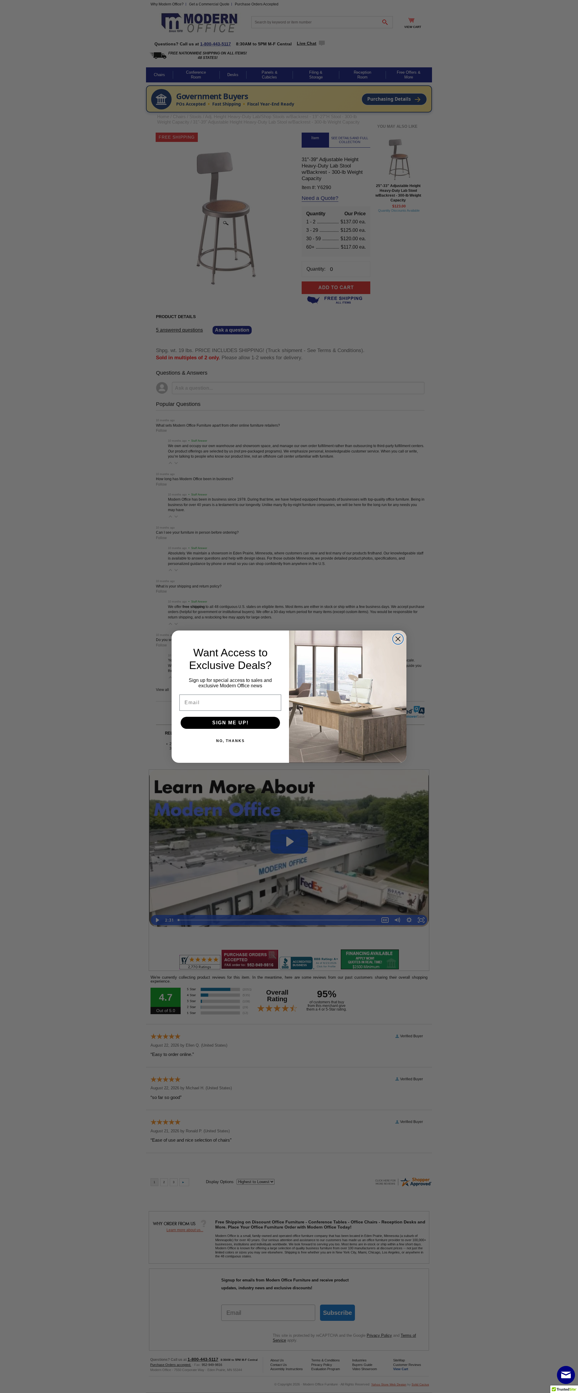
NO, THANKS (230, 741)
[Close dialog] (398, 639)
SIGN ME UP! (230, 722)
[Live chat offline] (566, 1375)
